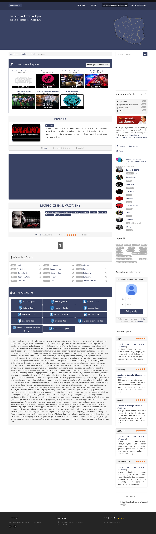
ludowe (76, 212)
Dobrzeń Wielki (20, 277)
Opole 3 (17, 265)
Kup (49, 281)
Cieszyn (129, 180)
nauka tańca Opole (61, 328)
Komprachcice (52, 269)
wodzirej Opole (60, 301)
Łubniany (84, 277)
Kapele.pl (14, 54)
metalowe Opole (28, 314)
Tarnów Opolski (86, 281)
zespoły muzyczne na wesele (71, 522)
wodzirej (59, 212)
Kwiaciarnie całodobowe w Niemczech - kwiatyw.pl (131, 136)
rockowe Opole (93, 301)
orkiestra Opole (60, 321)
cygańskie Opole (61, 308)
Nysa (128, 223)
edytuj (39, 522)
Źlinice (82, 269)
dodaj (143, 319)
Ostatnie (134, 146)
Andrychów (130, 188)
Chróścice (18, 281)
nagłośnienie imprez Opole (93, 321)
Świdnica (119, 167)
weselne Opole (28, 301)
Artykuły (81, 5)
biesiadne (103, 212)
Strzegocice (130, 173)
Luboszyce (84, 265)
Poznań (129, 195)
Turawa (50, 277)
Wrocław (129, 209)
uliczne (94, 212)
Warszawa (122, 347)
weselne (50, 212)
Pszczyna (129, 230)
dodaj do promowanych (98, 64)
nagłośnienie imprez (63, 215)
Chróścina (18, 269)
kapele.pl (120, 518)
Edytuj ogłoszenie (138, 5)
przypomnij (138, 321)
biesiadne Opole (28, 321)
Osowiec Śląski (53, 273)
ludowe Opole (28, 308)
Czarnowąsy (51, 265)
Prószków (84, 273)
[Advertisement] (56, 34)
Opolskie (24, 54)
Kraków (129, 202)
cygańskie (85, 212)
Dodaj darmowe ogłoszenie (115, 5)
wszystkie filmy (15, 522)
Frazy (120, 151)
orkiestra (50, 215)
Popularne (122, 146)
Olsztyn (129, 216)
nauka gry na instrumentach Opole (28, 329)
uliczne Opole (93, 314)
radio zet (63, 525)
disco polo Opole (61, 314)
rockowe (50, 125)
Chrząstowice (20, 273)
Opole (33, 54)
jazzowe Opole (93, 308)
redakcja (25, 522)
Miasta (94, 5)
